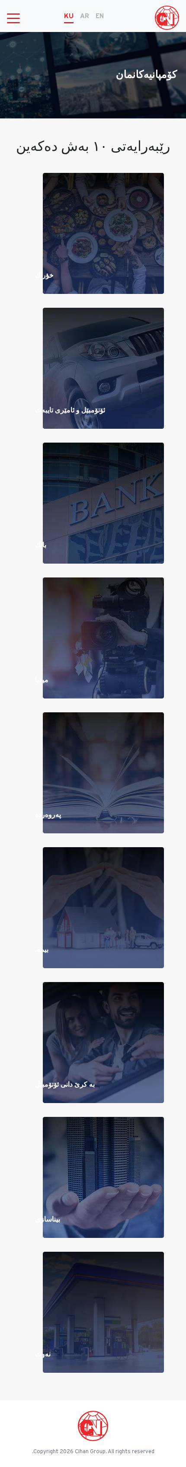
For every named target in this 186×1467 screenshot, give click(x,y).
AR (84, 17)
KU (69, 17)
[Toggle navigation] (13, 17)
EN (100, 17)
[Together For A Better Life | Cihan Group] (167, 17)
